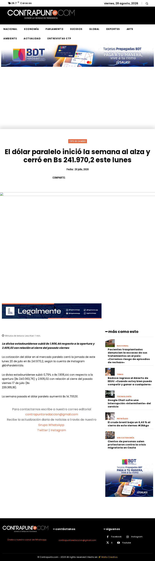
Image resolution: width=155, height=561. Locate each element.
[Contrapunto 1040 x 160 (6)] (77, 69)
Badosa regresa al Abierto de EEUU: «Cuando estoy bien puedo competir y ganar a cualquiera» (130, 381)
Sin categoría (125, 438)
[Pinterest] (87, 177)
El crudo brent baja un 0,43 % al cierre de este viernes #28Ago (129, 423)
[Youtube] (118, 542)
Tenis (120, 374)
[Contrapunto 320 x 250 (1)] (129, 500)
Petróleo (122, 419)
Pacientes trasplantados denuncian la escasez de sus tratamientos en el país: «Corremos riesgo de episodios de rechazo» (129, 356)
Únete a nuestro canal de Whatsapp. (27, 539)
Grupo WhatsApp (51, 425)
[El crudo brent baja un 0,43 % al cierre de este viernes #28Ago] (110, 416)
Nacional (123, 346)
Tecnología (124, 396)
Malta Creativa (109, 557)
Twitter (42, 430)
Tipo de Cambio (77, 141)
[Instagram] (127, 537)
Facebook (116, 536)
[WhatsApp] (96, 177)
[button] (146, 3)
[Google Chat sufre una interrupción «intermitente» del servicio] (110, 394)
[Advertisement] (77, 100)
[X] (79, 177)
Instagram (58, 430)
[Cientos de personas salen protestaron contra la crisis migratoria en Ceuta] (110, 435)
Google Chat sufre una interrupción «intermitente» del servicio (129, 403)
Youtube (126, 542)
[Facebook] (70, 177)
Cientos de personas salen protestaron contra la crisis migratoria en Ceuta (127, 445)
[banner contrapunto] (52, 321)
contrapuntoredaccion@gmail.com (51, 414)
